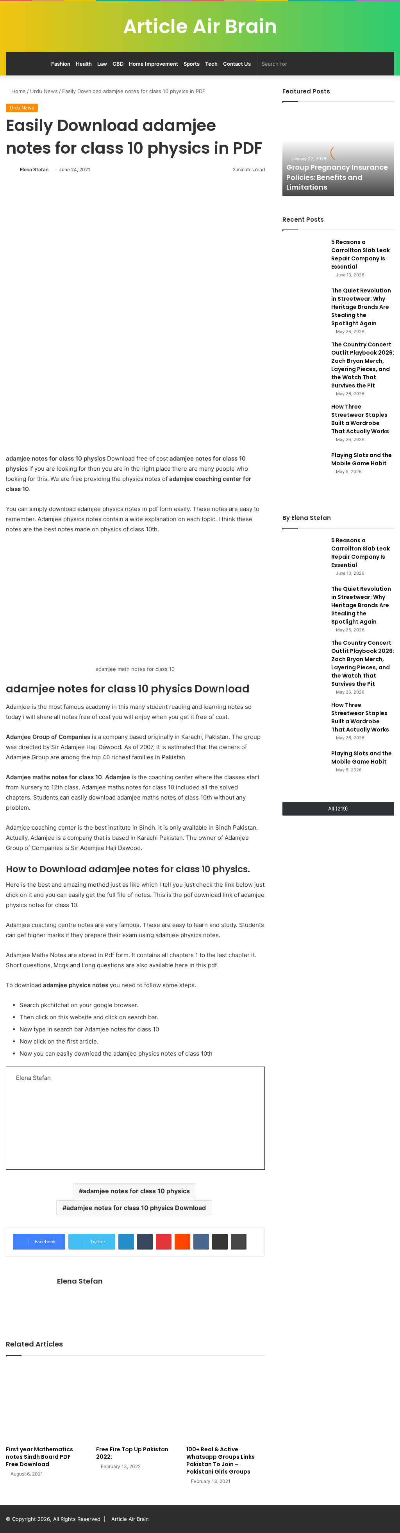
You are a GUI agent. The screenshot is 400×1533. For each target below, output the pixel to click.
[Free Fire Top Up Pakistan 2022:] (135, 1403)
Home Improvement (153, 64)
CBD (117, 64)
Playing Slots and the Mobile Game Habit (361, 459)
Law (102, 64)
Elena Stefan (34, 169)
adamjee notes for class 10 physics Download (136, 1208)
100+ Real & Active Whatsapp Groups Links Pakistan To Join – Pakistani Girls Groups (220, 1460)
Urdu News (44, 91)
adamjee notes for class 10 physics (136, 1191)
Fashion (60, 64)
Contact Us (237, 64)
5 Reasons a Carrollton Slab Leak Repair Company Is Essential (360, 254)
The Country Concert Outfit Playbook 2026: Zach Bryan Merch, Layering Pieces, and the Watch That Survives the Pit (362, 365)
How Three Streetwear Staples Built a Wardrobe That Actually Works (360, 419)
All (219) (338, 808)
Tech (211, 64)
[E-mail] (20, 1148)
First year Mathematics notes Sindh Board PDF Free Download (39, 1456)
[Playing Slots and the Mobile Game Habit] (303, 472)
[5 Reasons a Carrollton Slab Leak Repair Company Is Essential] (303, 259)
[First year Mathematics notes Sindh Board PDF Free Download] (45, 1403)
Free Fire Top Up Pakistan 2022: (132, 1453)
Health (84, 64)
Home (18, 91)
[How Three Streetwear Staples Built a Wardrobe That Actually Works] (303, 424)
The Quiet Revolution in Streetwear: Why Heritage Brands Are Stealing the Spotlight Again (361, 307)
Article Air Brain (130, 1519)
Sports (192, 64)
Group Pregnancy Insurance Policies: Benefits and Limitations (337, 177)
